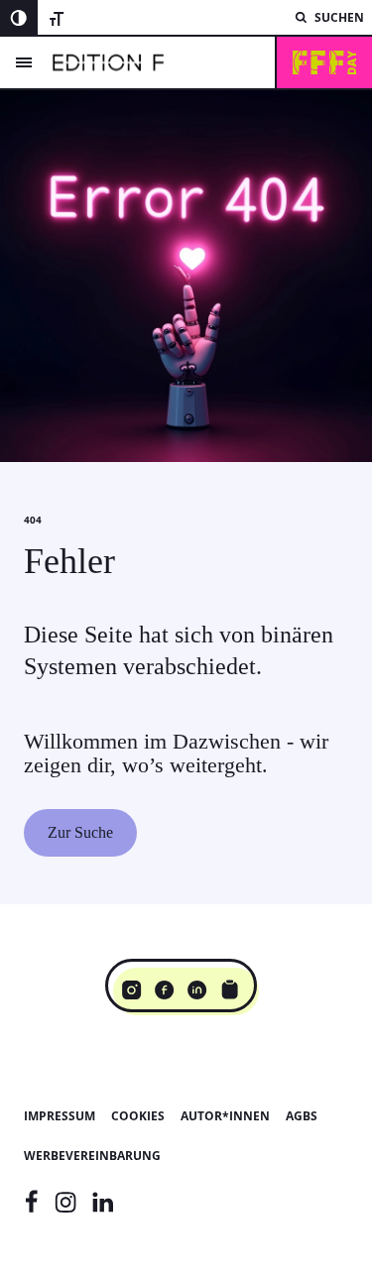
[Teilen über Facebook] (164, 989)
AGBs (301, 1115)
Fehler (69, 561)
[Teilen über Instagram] (131, 989)
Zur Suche (80, 832)
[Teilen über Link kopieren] (229, 989)
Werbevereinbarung (92, 1155)
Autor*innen (225, 1115)
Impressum (59, 1115)
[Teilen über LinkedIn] (197, 989)
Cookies (138, 1115)
